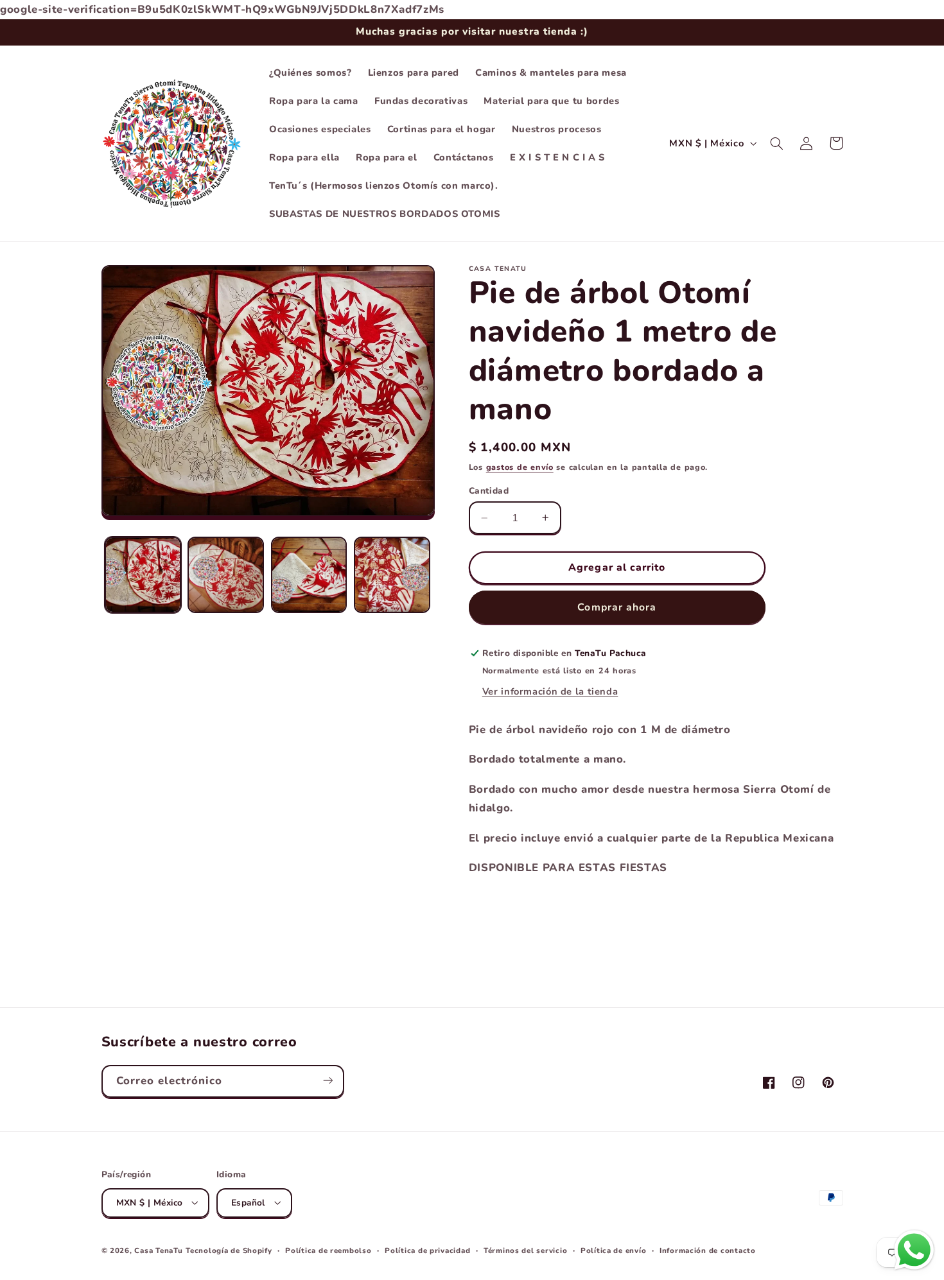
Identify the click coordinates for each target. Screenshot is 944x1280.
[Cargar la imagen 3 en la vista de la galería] (309, 575)
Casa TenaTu (158, 1250)
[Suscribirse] (327, 1080)
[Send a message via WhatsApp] (914, 1250)
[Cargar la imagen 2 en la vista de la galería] (226, 575)
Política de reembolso (328, 1250)
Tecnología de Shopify (229, 1250)
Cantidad (489, 491)
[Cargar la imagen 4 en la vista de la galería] (392, 575)
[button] (777, 143)
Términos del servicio (525, 1250)
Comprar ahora (616, 607)
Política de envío (614, 1250)
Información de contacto (708, 1250)
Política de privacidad (427, 1250)
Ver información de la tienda (550, 691)
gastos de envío (520, 467)
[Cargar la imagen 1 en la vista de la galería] (143, 575)
